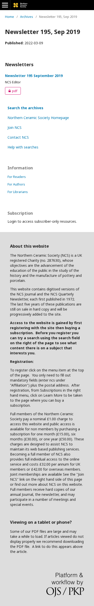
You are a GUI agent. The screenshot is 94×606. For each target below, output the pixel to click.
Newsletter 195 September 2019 (34, 75)
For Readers (17, 176)
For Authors (16, 184)
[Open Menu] (5, 5)
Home (9, 16)
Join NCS (15, 127)
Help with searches (23, 147)
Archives (26, 16)
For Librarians (18, 192)
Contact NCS (18, 137)
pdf (11, 91)
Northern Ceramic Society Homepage (38, 117)
